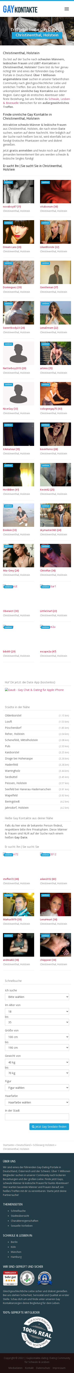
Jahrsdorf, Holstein (37, 807)
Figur (8, 1081)
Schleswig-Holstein (43, 1145)
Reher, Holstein (37, 734)
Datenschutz (43, 1368)
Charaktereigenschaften (24, 1220)
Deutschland (23, 1145)
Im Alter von (13, 1005)
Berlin (14, 1242)
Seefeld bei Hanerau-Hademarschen (37, 789)
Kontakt (29, 1368)
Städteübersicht (20, 1215)
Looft (37, 721)
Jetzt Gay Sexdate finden (51, 1126)
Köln (13, 1247)
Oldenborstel (37, 715)
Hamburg (16, 1257)
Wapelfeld (37, 795)
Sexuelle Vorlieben (22, 1225)
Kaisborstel (37, 752)
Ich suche (11, 990)
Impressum (59, 1368)
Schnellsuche (18, 1211)
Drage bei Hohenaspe (37, 758)
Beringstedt (37, 801)
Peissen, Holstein (37, 783)
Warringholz (37, 771)
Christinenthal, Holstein (16, 211)
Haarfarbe (11, 1096)
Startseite (8, 1145)
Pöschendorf (37, 728)
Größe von (12, 1030)
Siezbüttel (37, 777)
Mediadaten (15, 1368)
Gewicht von (13, 1056)
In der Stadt (12, 1110)
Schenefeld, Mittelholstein (37, 740)
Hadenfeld (37, 764)
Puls (37, 746)
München (16, 1252)
